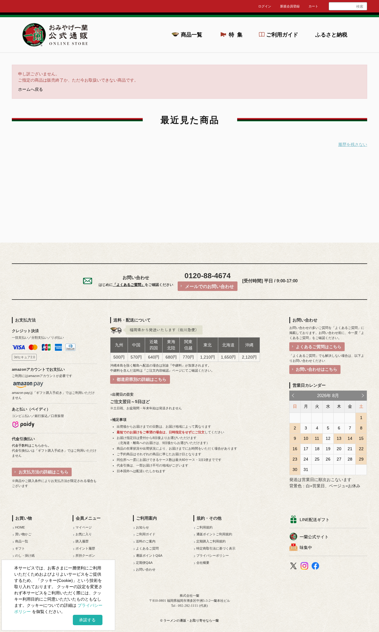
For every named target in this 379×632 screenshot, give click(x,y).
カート (313, 6)
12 (328, 438)
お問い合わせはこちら (316, 369)
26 (328, 459)
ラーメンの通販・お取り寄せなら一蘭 (191, 620)
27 (339, 459)
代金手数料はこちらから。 (31, 445)
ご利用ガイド (282, 35)
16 (295, 448)
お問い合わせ (145, 569)
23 (295, 459)
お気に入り (84, 534)
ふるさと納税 (331, 35)
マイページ (84, 527)
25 (317, 459)
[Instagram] (305, 566)
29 (361, 459)
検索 (359, 6)
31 (305, 469)
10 (305, 438)
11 (317, 438)
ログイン (264, 6)
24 (305, 459)
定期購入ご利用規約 (211, 541)
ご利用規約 (204, 527)
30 (295, 469)
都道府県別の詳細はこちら (141, 379)
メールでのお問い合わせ (209, 286)
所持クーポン (85, 555)
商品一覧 (191, 35)
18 (317, 448)
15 (361, 438)
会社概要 (202, 562)
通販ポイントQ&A (149, 555)
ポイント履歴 (85, 548)
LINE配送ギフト (315, 519)
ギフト (20, 548)
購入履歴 (82, 541)
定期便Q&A (144, 562)
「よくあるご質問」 (129, 285)
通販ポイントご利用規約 (214, 534)
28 (350, 459)
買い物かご (23, 534)
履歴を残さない (352, 144)
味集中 (306, 547)
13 (339, 438)
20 (339, 448)
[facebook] (316, 566)
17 (305, 448)
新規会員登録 (290, 6)
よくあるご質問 (147, 548)
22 (361, 448)
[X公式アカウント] (294, 566)
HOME (20, 527)
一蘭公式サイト (314, 536)
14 (350, 438)
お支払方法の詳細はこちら (43, 471)
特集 (237, 35)
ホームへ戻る (30, 89)
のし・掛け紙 (25, 555)
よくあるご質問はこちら (318, 346)
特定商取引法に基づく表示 (215, 548)
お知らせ (142, 527)
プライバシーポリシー (212, 555)
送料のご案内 (145, 541)
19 (328, 448)
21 (350, 448)
